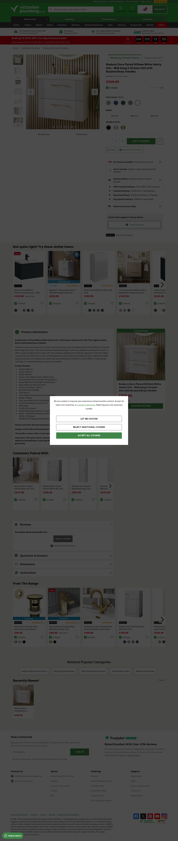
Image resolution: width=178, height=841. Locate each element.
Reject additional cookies (89, 427)
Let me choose (89, 418)
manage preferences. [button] (86, 405)
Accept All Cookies (89, 435)
